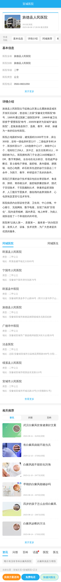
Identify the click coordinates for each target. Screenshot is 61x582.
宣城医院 (28, 570)
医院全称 (7, 56)
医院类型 (7, 77)
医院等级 (7, 70)
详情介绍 (33, 38)
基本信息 (18, 38)
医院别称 (7, 63)
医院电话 (7, 84)
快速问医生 (49, 577)
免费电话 (30, 577)
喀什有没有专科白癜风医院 (18, 561)
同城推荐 (47, 38)
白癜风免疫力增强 (46, 561)
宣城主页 (18, 570)
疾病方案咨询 (11, 577)
